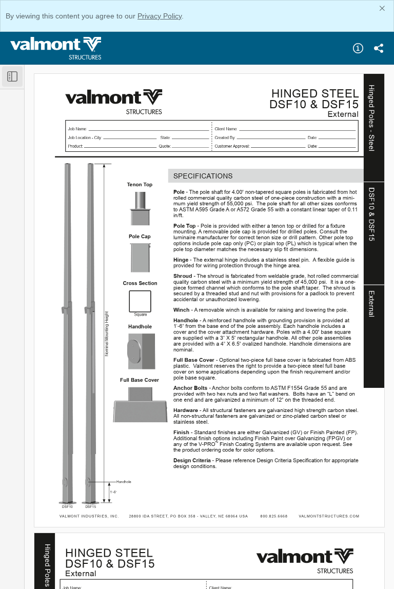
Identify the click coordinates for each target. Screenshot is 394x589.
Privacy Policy (159, 16)
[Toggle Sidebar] (12, 76)
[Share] (378, 48)
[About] (358, 48)
